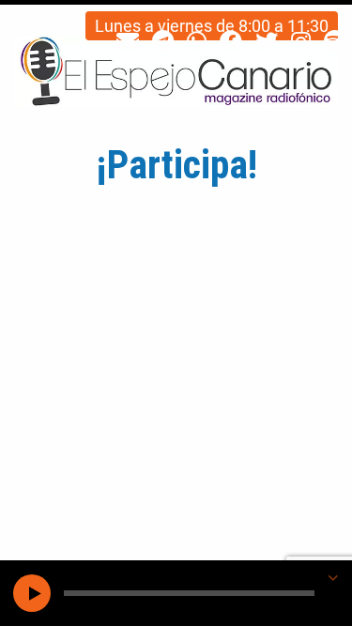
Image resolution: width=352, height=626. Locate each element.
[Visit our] (127, 42)
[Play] (32, 593)
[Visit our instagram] (300, 42)
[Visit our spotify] (334, 42)
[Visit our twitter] (266, 42)
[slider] (189, 593)
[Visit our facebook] (231, 42)
